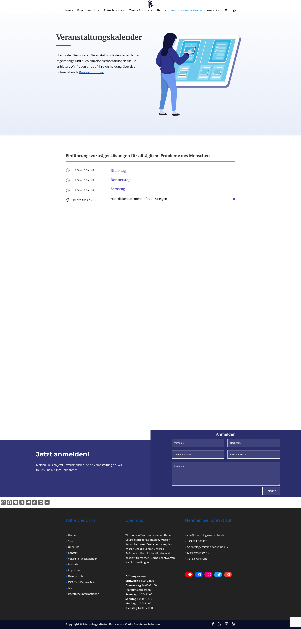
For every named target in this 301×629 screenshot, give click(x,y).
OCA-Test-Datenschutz (81, 582)
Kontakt (212, 10)
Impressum (75, 570)
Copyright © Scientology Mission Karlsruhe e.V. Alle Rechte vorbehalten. (113, 624)
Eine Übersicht (87, 10)
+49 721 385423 (197, 541)
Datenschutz (75, 576)
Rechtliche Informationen (83, 594)
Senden (271, 491)
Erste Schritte (113, 10)
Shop (160, 10)
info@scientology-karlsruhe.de (205, 535)
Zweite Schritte (139, 10)
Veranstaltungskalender (187, 10)
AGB (70, 588)
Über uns (73, 547)
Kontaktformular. (91, 72)
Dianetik (73, 564)
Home (69, 10)
